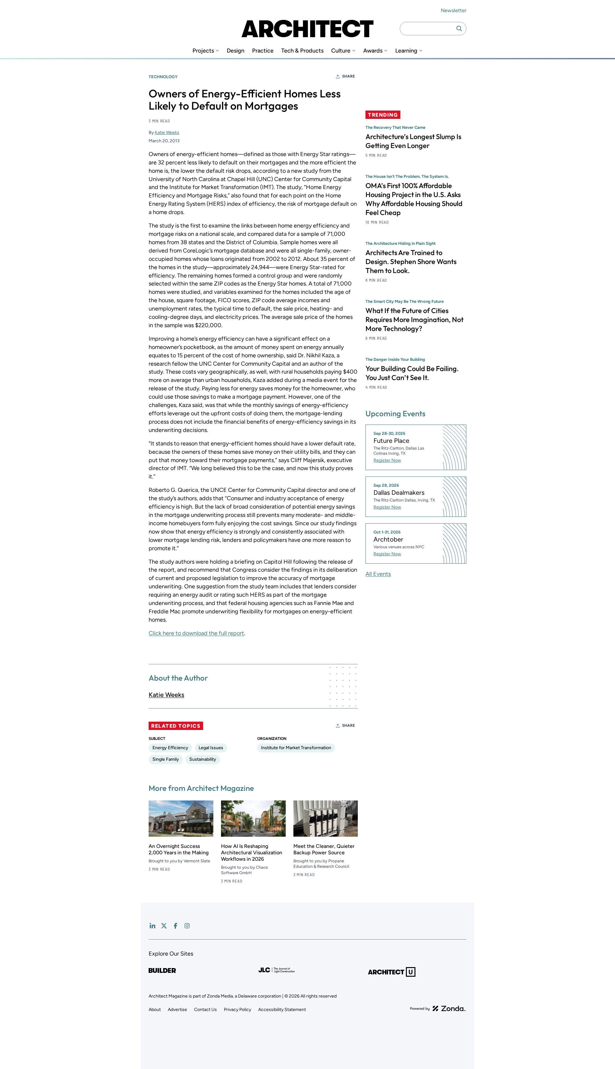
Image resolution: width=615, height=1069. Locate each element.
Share (348, 76)
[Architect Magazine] (307, 28)
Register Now (387, 460)
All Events (378, 573)
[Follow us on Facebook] (175, 926)
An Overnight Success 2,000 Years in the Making (179, 849)
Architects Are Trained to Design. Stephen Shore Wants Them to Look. (410, 261)
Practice (263, 50)
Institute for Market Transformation (296, 747)
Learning (406, 50)
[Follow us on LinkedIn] (152, 926)
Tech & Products (302, 50)
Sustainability (202, 759)
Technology (163, 77)
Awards (372, 50)
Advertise (177, 1009)
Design (235, 50)
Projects (203, 50)
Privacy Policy (237, 1009)
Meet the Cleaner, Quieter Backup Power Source (324, 849)
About (155, 1009)
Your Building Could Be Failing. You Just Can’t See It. (412, 373)
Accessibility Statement (282, 1009)
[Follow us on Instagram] (187, 926)
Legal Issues (211, 747)
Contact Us (205, 1009)
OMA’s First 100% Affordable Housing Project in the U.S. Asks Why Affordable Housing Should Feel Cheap (414, 199)
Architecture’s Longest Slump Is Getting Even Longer (413, 141)
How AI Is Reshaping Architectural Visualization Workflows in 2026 (251, 852)
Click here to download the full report (196, 633)
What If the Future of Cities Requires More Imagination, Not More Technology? (414, 319)
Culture (340, 50)
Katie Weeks (167, 132)
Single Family (165, 759)
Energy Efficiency (170, 747)
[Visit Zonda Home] (437, 1008)
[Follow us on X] (164, 926)
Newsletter (453, 10)
